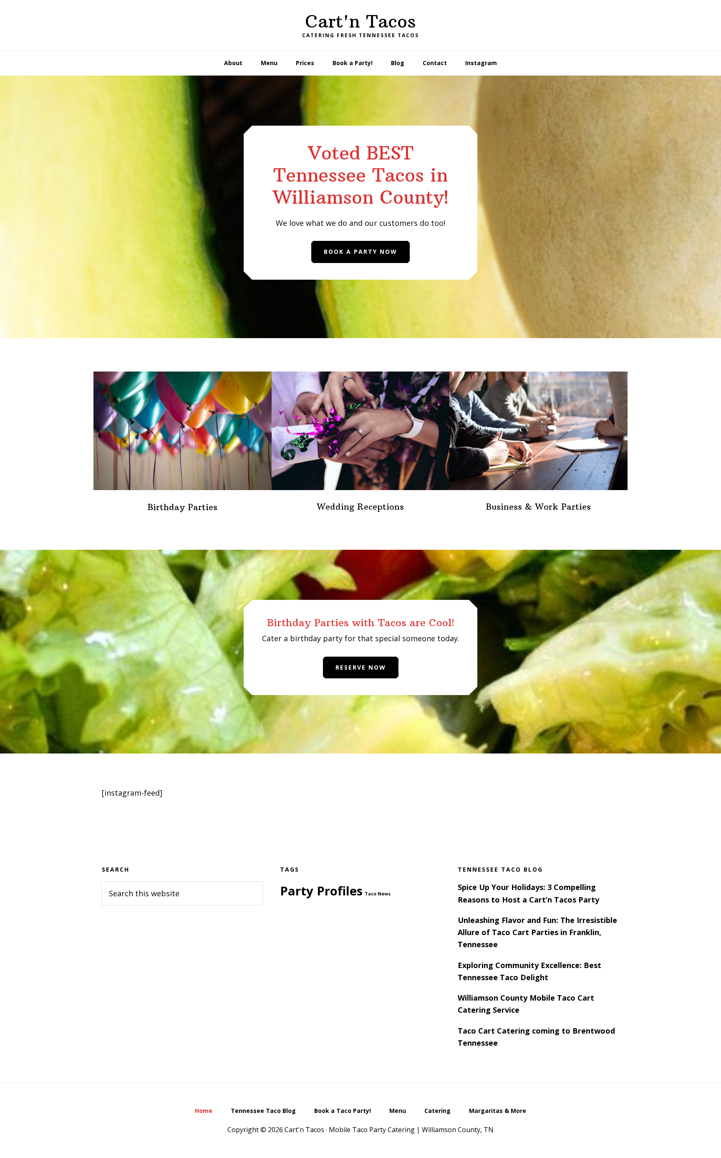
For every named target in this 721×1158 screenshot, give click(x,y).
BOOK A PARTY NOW (360, 251)
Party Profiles (321, 890)
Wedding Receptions (360, 506)
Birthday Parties (182, 507)
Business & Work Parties (538, 506)
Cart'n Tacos (360, 21)
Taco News (378, 894)
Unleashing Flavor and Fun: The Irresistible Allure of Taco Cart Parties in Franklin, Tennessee (537, 932)
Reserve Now (360, 667)
